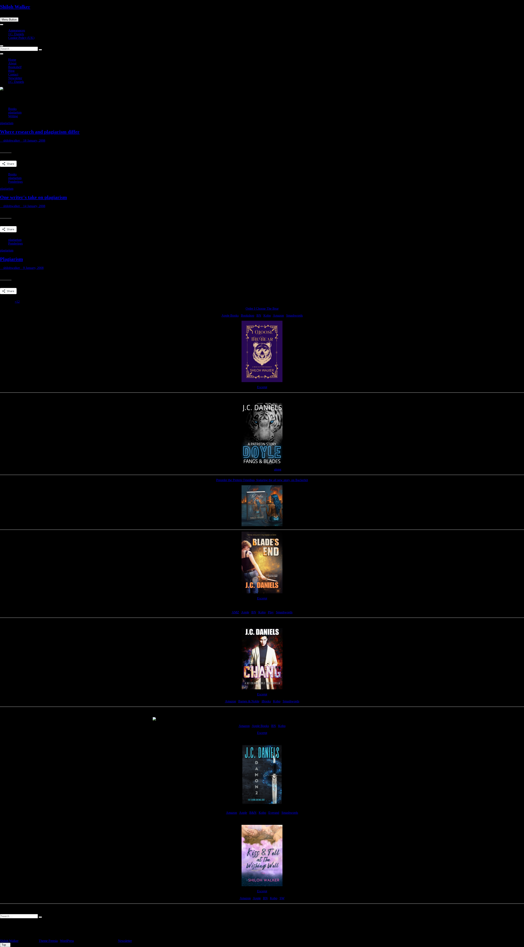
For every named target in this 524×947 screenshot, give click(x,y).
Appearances (16, 30)
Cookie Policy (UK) (21, 38)
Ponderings (15, 181)
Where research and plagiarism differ (40, 131)
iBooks (266, 701)
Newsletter (15, 78)
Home (12, 59)
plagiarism (14, 112)
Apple (245, 612)
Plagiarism (11, 259)
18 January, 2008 (33, 140)
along (277, 469)
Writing (13, 116)
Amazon (278, 315)
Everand (273, 812)
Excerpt (262, 387)
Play (271, 612)
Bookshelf (14, 67)
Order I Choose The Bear (262, 308)
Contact (13, 74)
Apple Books (230, 315)
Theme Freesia (48, 940)
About (12, 63)
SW (282, 898)
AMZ (235, 612)
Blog (11, 70)
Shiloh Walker (15, 6)
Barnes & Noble (248, 701)
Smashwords (294, 315)
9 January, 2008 (33, 268)
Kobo (267, 315)
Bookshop (247, 315)
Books (12, 109)
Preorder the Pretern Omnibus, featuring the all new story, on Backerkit (262, 480)
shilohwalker (11, 140)
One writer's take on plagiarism (33, 197)
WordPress (67, 940)
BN (258, 315)
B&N (252, 812)
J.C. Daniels (16, 34)
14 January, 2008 (33, 206)
